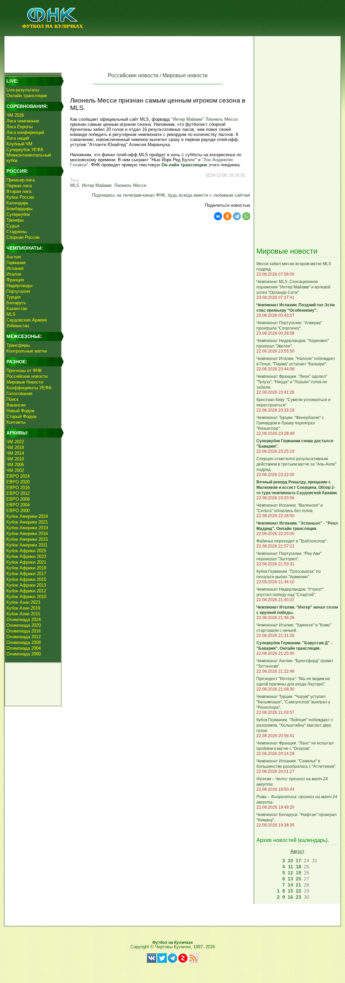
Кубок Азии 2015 (23, 613)
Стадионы (16, 231)
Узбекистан (17, 325)
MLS (10, 314)
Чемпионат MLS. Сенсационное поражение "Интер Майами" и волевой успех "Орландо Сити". (293, 287)
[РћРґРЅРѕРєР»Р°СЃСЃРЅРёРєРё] (227, 216)
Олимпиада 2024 (23, 619)
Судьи (12, 225)
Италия (13, 274)
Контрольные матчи (26, 351)
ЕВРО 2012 (18, 493)
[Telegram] (237, 216)
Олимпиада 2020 (23, 625)
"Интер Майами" (187, 119)
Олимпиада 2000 (23, 653)
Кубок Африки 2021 (26, 562)
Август (297, 851)
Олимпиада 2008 (23, 642)
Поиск (12, 399)
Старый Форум (21, 416)
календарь (313, 840)
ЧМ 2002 (15, 470)
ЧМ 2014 (15, 453)
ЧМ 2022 (15, 441)
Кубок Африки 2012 (26, 590)
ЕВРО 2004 (18, 504)
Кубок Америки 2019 (27, 527)
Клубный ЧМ (19, 143)
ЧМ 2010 (15, 458)
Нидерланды (19, 285)
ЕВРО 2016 (18, 487)
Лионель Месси (222, 119)
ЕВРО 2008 (18, 499)
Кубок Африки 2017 (26, 573)
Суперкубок (18, 214)
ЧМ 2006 (15, 464)
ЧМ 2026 (15, 115)
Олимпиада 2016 (23, 631)
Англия (13, 256)
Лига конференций (25, 132)
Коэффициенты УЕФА (29, 387)
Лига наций (17, 138)
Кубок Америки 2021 (27, 522)
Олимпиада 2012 (23, 636)
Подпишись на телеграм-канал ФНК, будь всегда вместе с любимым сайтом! (171, 195)
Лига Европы (19, 126)
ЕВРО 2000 (18, 510)
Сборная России (22, 237)
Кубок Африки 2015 (26, 579)
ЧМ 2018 (15, 447)
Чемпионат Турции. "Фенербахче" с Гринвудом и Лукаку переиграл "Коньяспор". (290, 423)
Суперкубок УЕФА (24, 149)
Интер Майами (97, 185)
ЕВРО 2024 (18, 476)
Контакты (15, 422)
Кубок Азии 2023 (23, 602)
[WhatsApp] (246, 216)
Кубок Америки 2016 (27, 533)
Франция (15, 279)
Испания (15, 268)
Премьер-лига (20, 179)
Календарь (17, 202)
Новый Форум (20, 410)
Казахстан (16, 308)
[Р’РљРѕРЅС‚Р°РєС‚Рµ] (218, 216)
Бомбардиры (19, 208)
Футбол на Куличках (172, 942)
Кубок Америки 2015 (27, 539)
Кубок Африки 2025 (26, 550)
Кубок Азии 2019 (23, 608)
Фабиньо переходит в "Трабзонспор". (291, 541)
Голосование (19, 393)
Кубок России (20, 197)
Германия (16, 262)
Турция (13, 297)
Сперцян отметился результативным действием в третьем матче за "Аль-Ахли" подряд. (296, 464)
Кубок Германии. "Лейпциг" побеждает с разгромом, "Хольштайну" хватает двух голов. (294, 725)
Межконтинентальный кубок (28, 157)
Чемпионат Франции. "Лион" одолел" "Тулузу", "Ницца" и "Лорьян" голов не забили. (291, 382)
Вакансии (16, 405)
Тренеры (15, 220)
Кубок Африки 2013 (26, 585)
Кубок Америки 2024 (27, 516)
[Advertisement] (129, 52)
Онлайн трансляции (26, 95)
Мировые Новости (24, 382)
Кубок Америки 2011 (27, 544)
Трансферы (18, 345)
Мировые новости (185, 75)
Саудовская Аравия (26, 319)
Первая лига (19, 185)
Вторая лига (18, 191)
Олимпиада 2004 (23, 648)
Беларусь (16, 302)
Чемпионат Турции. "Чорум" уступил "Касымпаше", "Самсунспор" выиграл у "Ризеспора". (293, 702)
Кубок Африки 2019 (26, 567)
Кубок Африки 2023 (26, 556)
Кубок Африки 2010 (26, 596)
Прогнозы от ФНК (24, 370)
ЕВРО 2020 (18, 481)
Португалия (18, 291)
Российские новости (27, 376)
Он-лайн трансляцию (184, 164)
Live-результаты (22, 89)
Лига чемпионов (22, 120)
